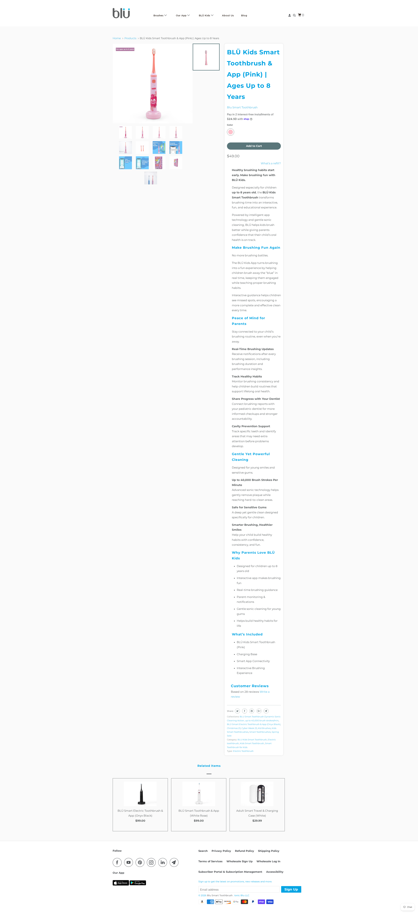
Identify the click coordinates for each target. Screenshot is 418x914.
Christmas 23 (234, 728)
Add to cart (140, 825)
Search (203, 850)
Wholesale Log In (268, 861)
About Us (228, 15)
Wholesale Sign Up (239, 861)
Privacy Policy (221, 850)
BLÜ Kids (205, 15)
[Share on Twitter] (237, 711)
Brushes (158, 15)
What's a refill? (271, 163)
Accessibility (274, 871)
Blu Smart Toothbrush (242, 107)
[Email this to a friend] (266, 711)
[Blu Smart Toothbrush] (129, 13)
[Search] (294, 15)
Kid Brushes (264, 728)
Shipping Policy (268, 850)
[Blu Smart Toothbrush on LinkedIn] (163, 862)
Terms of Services (210, 861)
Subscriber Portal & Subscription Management (230, 871)
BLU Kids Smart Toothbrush (252, 739)
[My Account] (289, 15)
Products (130, 38)
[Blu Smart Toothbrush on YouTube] (129, 862)
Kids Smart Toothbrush (252, 743)
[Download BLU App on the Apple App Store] (121, 886)
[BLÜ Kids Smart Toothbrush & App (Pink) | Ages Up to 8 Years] (153, 84)
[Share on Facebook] (244, 711)
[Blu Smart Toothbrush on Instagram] (152, 862)
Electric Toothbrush (243, 751)
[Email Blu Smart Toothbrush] (175, 862)
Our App (181, 15)
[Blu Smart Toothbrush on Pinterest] (141, 862)
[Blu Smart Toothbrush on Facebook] (118, 862)
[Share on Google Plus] (258, 711)
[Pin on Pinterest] (251, 711)
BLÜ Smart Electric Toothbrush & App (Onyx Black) (253, 724)
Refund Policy (244, 850)
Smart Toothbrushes (260, 732)
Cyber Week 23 (249, 728)
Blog (244, 15)
